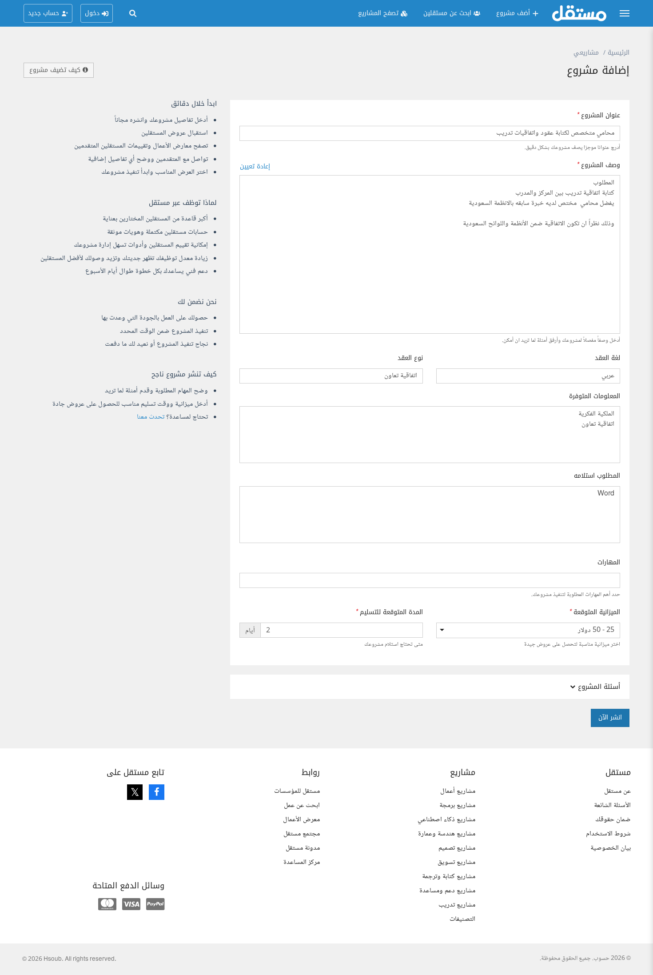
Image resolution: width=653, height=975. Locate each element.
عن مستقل (617, 791)
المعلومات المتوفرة (594, 396)
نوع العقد (410, 358)
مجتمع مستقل (301, 834)
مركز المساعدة (301, 862)
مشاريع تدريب (456, 905)
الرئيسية (618, 53)
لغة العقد (607, 358)
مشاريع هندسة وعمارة (446, 834)
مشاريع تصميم (456, 848)
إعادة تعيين (255, 166)
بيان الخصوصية (610, 848)
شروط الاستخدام (608, 834)
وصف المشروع (600, 165)
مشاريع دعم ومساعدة (447, 891)
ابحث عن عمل (302, 805)
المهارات (608, 562)
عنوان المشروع (600, 115)
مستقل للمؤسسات (297, 791)
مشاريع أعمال (457, 791)
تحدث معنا (150, 417)
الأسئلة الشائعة (612, 805)
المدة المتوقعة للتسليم (391, 612)
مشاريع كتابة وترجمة (448, 877)
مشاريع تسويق (456, 862)
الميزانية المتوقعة (596, 612)
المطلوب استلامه (597, 476)
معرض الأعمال (301, 820)
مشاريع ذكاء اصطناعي (446, 820)
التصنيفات (462, 919)
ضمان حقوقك (613, 820)
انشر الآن (610, 717)
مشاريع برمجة (457, 805)
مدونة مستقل (303, 848)
